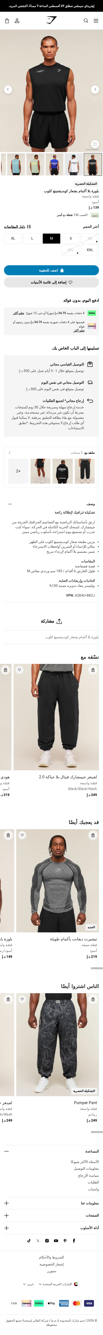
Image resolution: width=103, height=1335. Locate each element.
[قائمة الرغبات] (20, 670)
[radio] (93, 164)
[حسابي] (17, 20)
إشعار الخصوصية (52, 1264)
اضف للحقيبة (48, 270)
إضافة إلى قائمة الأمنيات (48, 282)
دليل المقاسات (14, 227)
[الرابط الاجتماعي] (74, 1240)
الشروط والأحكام (51, 1257)
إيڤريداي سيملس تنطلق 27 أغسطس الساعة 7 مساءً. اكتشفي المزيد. (51, 6)
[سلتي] (7, 20)
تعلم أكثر (18, 313)
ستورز (51, 1271)
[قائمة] (96, 21)
